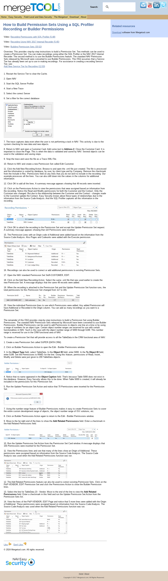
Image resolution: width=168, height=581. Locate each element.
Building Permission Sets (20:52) (26, 46)
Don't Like (18, 544)
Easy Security (15, 17)
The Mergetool (61, 17)
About (83, 17)
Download (74, 17)
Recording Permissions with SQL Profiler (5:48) (32, 37)
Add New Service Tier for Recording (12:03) (24, 66)
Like (6, 544)
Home (4, 17)
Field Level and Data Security (38, 17)
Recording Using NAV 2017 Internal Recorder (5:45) (34, 42)
